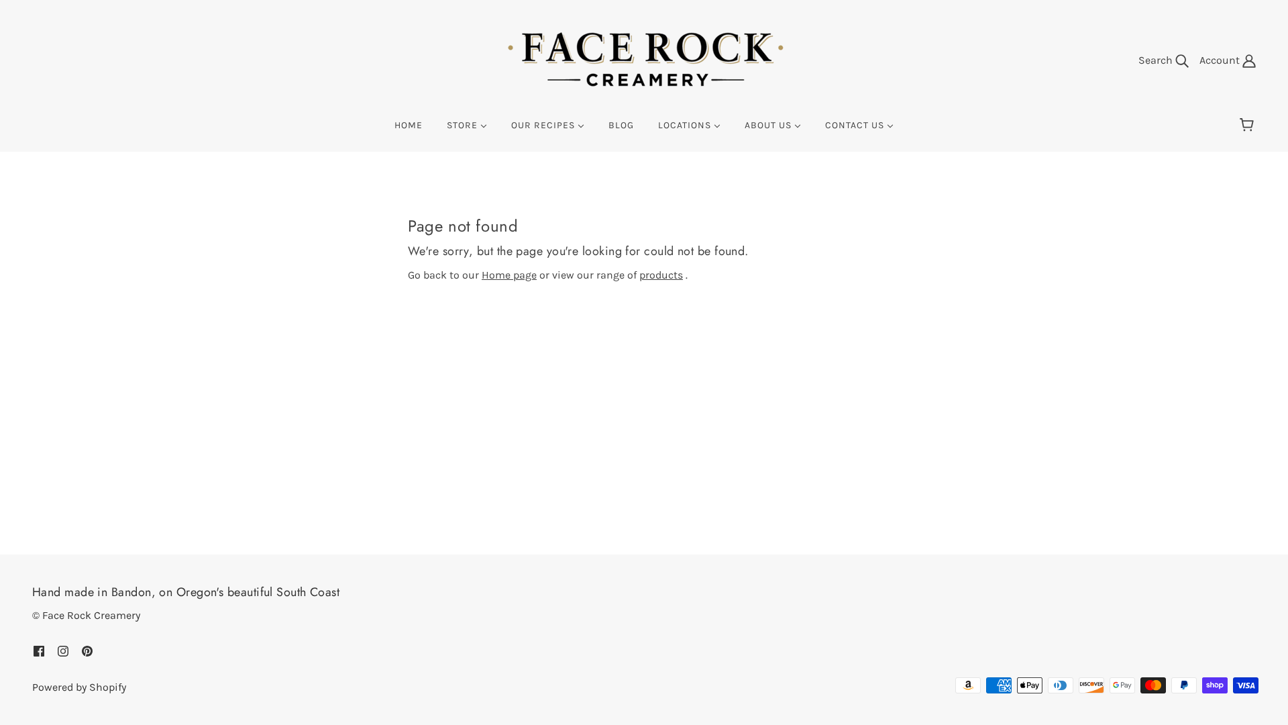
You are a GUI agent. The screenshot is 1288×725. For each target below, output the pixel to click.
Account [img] (1220, 60)
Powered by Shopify (79, 687)
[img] (39, 650)
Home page (509, 275)
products (661, 275)
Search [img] (1156, 60)
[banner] (644, 59)
